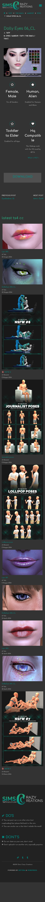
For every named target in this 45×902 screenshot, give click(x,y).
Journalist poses (8, 457)
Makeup (30, 13)
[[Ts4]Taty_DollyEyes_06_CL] (22, 49)
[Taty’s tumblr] (27, 858)
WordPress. (32, 870)
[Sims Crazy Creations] (17, 5)
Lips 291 (5, 577)
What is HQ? (33, 158)
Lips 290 (5, 648)
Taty (10, 13)
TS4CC (6, 39)
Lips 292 (5, 252)
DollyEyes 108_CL (9, 613)
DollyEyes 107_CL (9, 684)
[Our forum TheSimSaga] (18, 858)
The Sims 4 (20, 13)
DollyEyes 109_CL (9, 287)
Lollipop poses (7, 542)
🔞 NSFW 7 (6, 769)
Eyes (39, 13)
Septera (21, 870)
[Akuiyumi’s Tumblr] (23, 858)
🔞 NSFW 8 (6, 372)
